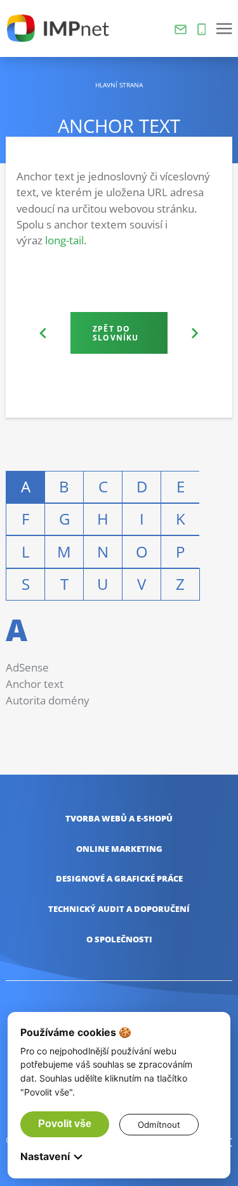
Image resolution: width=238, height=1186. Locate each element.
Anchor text (34, 684)
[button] (224, 28)
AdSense (27, 667)
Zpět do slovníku (115, 332)
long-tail (64, 240)
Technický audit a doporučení (119, 909)
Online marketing (119, 849)
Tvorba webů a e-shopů (119, 818)
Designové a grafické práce (119, 878)
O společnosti (119, 939)
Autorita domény (47, 700)
